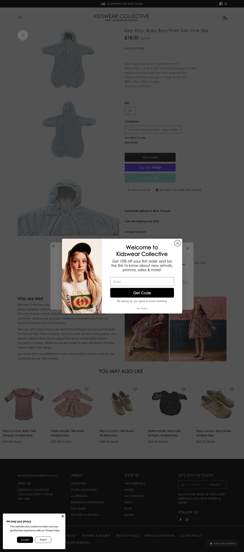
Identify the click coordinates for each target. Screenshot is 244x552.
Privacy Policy (52, 530)
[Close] (62, 516)
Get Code (142, 293)
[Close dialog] (178, 243)
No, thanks (142, 308)
